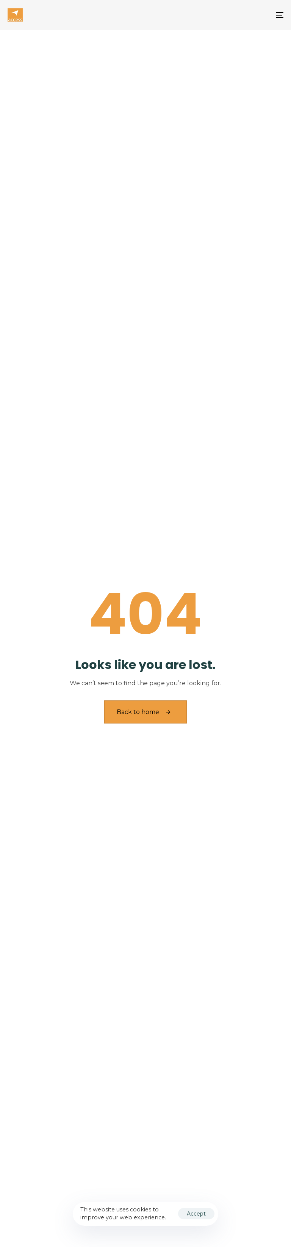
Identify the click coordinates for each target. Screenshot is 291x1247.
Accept (196, 1213)
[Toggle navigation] (237, 15)
